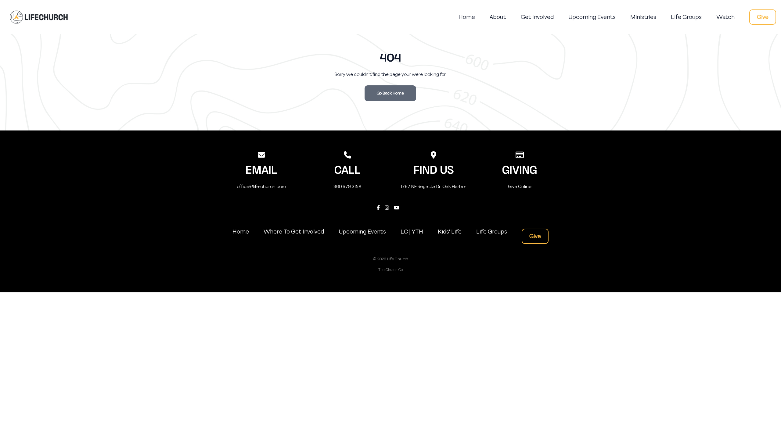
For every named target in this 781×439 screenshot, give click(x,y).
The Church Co (390, 270)
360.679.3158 (347, 186)
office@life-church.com (261, 186)
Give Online (519, 186)
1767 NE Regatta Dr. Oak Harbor (433, 186)
